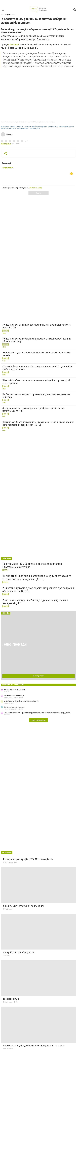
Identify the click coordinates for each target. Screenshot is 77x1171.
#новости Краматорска (8, 128)
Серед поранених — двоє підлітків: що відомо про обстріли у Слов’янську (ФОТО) (33, 409)
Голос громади (14, 644)
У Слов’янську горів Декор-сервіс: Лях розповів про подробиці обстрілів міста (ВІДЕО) (38, 589)
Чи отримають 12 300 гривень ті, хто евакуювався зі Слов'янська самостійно (32, 565)
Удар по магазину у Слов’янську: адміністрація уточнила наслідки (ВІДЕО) (35, 601)
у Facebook (13, 44)
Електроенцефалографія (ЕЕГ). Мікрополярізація (28, 859)
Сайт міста (9, 134)
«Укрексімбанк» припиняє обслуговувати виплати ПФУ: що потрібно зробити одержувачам (37, 368)
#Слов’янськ (5, 127)
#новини (12, 127)
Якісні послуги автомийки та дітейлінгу (23, 906)
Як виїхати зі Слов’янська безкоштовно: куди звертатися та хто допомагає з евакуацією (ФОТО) (36, 577)
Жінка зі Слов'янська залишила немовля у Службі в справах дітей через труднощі (36, 382)
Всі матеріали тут (38, 676)
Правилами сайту (36, 188)
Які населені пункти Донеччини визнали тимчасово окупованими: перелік (36, 354)
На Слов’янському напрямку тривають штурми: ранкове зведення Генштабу (36, 396)
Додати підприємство (38, 720)
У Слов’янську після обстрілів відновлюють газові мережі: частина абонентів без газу (36, 340)
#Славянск (19, 127)
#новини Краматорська (66, 127)
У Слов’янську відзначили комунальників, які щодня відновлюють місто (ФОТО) (36, 326)
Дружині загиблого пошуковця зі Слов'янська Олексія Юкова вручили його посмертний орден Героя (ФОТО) (38, 423)
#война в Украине (22, 128)
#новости (28, 127)
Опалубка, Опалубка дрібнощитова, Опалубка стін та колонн (34, 1045)
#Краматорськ (53, 127)
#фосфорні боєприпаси (39, 127)
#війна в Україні (35, 128)
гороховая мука (11, 998)
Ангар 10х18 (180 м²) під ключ (18, 952)
